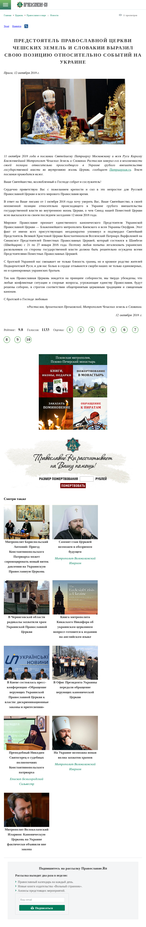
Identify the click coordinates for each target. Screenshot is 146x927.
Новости (54, 15)
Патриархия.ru (120, 169)
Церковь (19, 15)
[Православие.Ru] (32, 4)
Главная (7, 15)
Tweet (6, 26)
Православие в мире (36, 15)
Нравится (16, 26)
